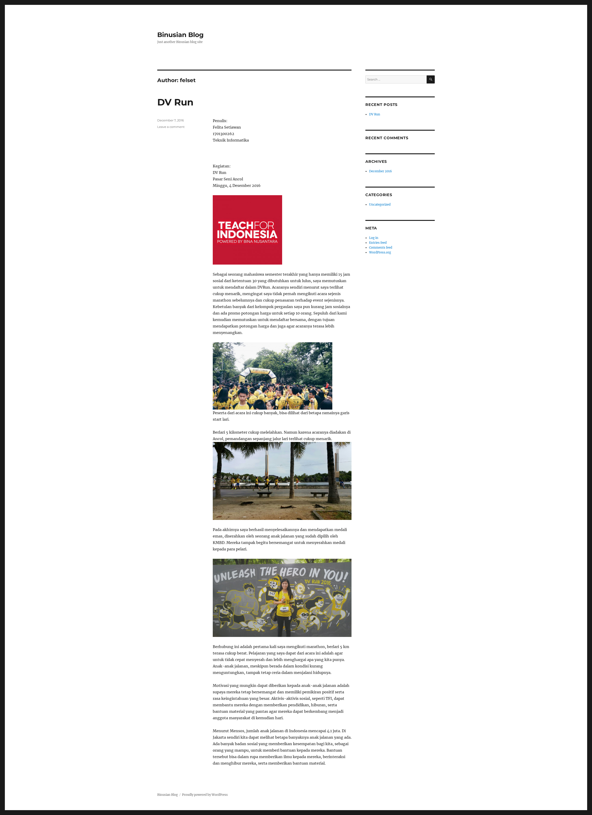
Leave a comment (171, 127)
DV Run (175, 102)
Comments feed (380, 248)
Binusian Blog (180, 35)
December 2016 (380, 171)
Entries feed (378, 243)
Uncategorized (380, 205)
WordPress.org (380, 252)
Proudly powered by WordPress (205, 795)
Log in (373, 238)
